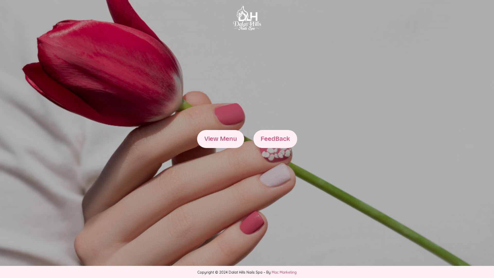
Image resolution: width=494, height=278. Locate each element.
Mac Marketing (284, 272)
